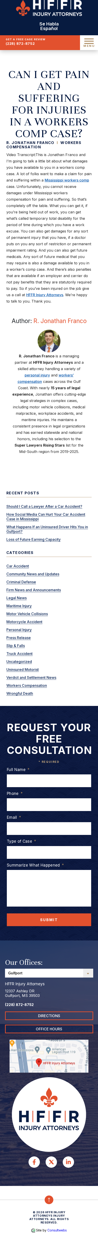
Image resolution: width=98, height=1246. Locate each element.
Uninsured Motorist (22, 669)
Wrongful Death (19, 693)
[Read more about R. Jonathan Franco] (49, 340)
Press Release (18, 637)
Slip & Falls (15, 645)
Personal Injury (19, 629)
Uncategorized (19, 661)
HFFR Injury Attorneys (44, 295)
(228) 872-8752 (20, 43)
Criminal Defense (21, 582)
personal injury (37, 375)
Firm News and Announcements (33, 590)
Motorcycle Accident (24, 621)
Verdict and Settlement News (31, 677)
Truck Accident (19, 653)
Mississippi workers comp (67, 180)
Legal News (16, 598)
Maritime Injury (19, 606)
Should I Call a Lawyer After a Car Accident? (44, 506)
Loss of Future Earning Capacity (33, 539)
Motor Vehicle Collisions (27, 614)
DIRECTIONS (49, 1015)
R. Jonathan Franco (60, 320)
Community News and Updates (32, 574)
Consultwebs (57, 1230)
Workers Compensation (26, 685)
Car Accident (17, 566)
